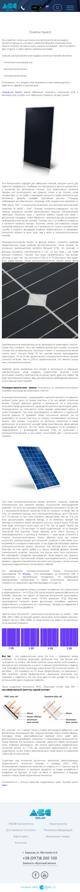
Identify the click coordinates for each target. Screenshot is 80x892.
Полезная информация (58, 830)
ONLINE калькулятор (21, 823)
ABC (9, 7)
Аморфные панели (12, 92)
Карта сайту (21, 836)
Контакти (21, 842)
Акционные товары (58, 836)
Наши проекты (58, 823)
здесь (4, 785)
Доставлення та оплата (21, 830)
